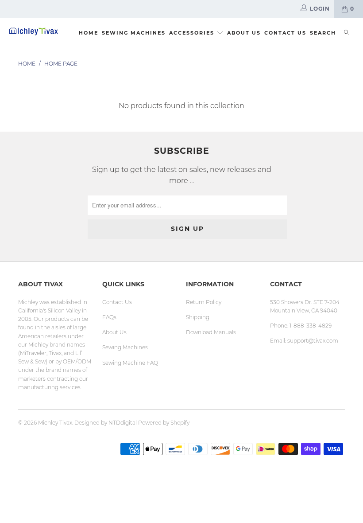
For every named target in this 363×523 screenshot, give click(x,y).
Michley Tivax (55, 422)
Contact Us (285, 33)
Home (88, 33)
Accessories (192, 33)
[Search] (346, 33)
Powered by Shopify (163, 422)
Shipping (197, 317)
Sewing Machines (134, 33)
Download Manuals (211, 332)
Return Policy (203, 302)
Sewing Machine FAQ (130, 362)
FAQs (109, 317)
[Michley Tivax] (33, 31)
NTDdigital (122, 422)
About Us (244, 33)
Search (323, 33)
